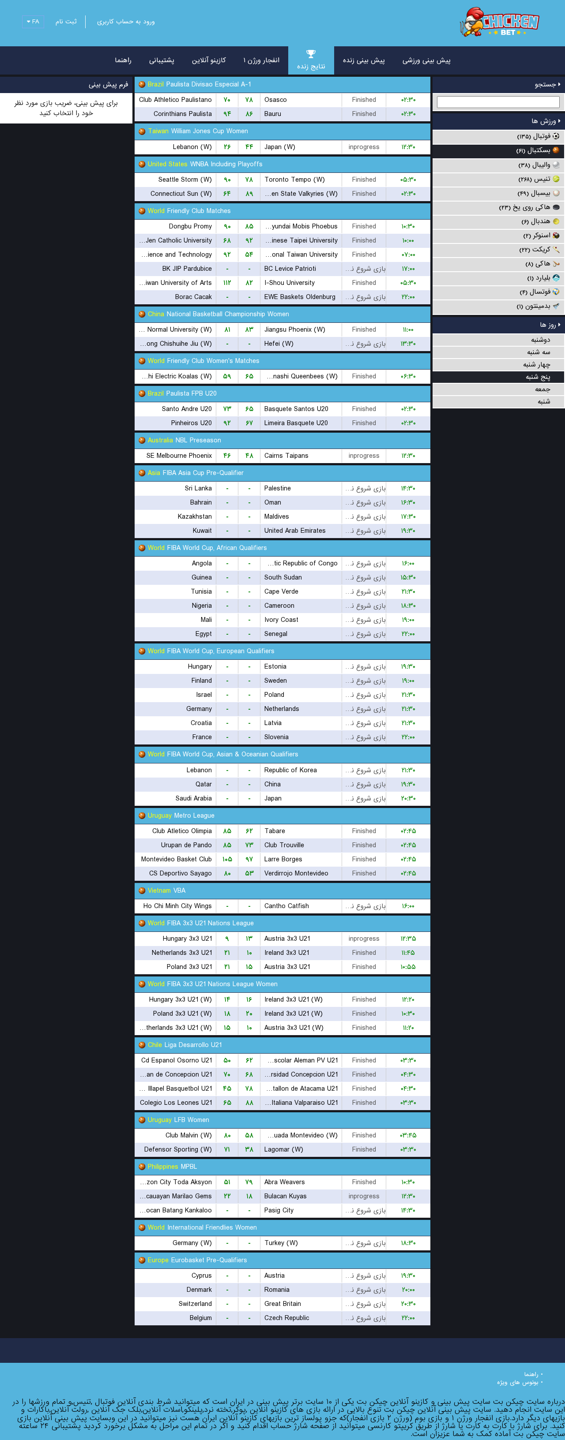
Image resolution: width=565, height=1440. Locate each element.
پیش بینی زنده (364, 60)
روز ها (549, 325)
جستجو (546, 84)
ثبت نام (66, 21)
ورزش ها (544, 121)
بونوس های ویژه (518, 1383)
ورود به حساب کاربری (126, 21)
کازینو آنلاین (209, 60)
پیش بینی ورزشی (427, 60)
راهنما (123, 60)
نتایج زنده (311, 66)
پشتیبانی (161, 60)
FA (34, 21)
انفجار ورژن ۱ (261, 60)
